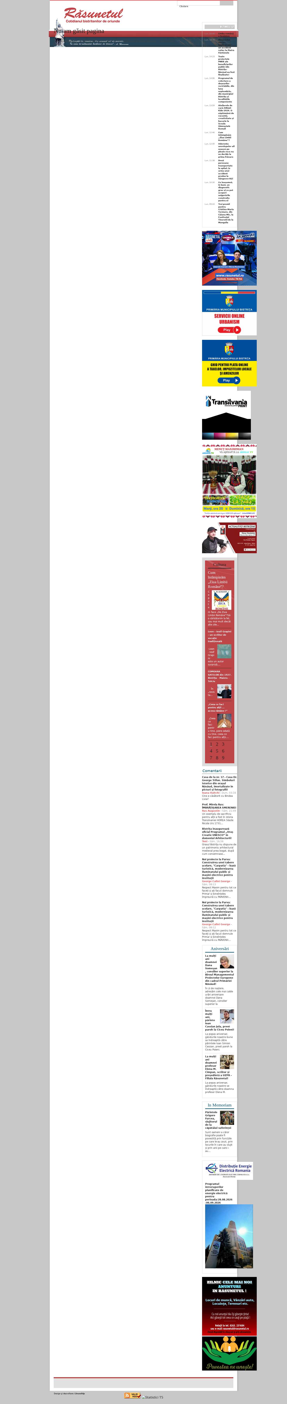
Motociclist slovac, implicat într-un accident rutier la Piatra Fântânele (226, 46)
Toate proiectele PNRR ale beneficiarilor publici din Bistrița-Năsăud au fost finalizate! (226, 65)
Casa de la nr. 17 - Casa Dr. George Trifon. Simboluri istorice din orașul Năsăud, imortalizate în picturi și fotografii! (219, 792)
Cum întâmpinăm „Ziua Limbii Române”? (224, 136)
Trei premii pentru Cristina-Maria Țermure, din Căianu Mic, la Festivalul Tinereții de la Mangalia (226, 213)
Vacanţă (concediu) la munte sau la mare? (219, 687)
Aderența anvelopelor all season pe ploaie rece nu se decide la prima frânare (226, 150)
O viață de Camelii (219, 718)
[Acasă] (93, 15)
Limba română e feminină (226, 34)
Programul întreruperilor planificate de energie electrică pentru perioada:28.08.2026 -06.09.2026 (218, 1202)
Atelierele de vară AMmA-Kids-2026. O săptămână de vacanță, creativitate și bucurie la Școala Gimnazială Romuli (226, 117)
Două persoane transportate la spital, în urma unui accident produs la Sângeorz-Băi (225, 169)
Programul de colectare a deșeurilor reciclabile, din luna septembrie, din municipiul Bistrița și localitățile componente (226, 90)
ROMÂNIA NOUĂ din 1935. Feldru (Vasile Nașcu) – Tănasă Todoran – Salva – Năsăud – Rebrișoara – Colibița (218, 641)
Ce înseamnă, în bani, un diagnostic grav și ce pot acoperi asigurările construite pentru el (225, 191)
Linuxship (80, 1403)
